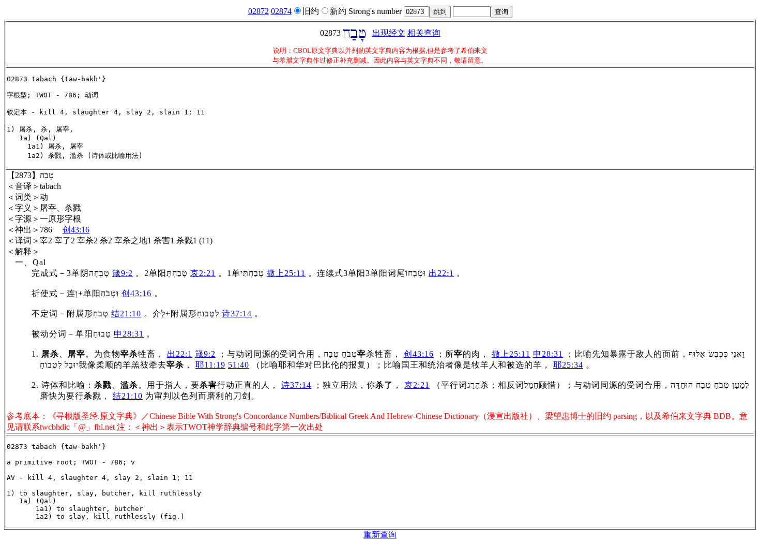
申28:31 (129, 333)
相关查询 (423, 32)
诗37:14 (237, 313)
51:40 (238, 364)
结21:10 (126, 313)
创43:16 (76, 229)
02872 (258, 11)
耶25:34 (568, 364)
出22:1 (441, 273)
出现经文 (388, 32)
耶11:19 (210, 364)
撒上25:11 (286, 273)
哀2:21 (203, 273)
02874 (281, 11)
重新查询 (380, 534)
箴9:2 (122, 273)
